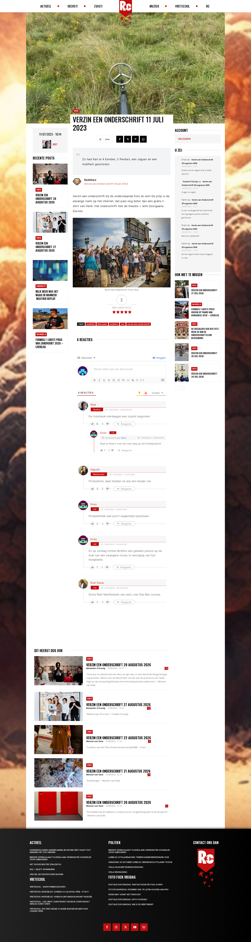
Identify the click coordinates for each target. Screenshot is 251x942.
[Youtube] (134, 927)
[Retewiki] (144, 927)
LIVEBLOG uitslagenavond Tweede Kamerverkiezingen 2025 (138, 857)
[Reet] (48, 144)
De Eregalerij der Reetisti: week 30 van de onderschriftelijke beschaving (205, 333)
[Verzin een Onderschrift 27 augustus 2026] (50, 222)
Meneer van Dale (94, 741)
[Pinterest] (135, 139)
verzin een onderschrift (139, 324)
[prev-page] (177, 388)
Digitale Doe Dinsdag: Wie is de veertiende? (131, 904)
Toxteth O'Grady (190, 181)
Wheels (41, 334)
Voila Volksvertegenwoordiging (125, 867)
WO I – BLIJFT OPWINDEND (42, 869)
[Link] (132, 380)
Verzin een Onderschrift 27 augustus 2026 (46, 247)
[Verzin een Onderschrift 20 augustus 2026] (58, 806)
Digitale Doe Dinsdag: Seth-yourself (127, 899)
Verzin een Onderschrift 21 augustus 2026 (118, 771)
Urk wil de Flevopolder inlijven (46, 874)
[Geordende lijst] (113, 380)
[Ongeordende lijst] (118, 380)
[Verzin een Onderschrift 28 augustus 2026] (50, 174)
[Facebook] (119, 139)
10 (115, 183)
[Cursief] (99, 380)
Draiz (103, 432)
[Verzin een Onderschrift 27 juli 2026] (182, 289)
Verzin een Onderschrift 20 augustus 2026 (118, 802)
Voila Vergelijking (117, 872)
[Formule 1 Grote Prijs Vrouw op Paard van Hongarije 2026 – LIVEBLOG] (182, 310)
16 (166, 668)
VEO (38, 189)
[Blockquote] (123, 380)
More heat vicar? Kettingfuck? (124, 894)
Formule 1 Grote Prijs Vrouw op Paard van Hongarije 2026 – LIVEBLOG (205, 312)
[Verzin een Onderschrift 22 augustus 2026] (58, 739)
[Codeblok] (128, 380)
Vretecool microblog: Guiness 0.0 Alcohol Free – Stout (59, 892)
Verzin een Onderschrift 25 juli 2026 (204, 354)
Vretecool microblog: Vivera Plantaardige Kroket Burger (61, 897)
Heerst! (41, 286)
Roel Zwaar (97, 582)
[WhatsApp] (143, 139)
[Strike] (109, 380)
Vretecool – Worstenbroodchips (48, 887)
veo (122, 324)
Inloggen (160, 357)
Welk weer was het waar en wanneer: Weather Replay (47, 295)
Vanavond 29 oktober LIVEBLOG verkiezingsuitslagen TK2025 (140, 862)
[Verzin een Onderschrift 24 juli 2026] (182, 373)
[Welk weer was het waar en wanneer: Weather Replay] (50, 270)
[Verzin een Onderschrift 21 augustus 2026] (58, 772)
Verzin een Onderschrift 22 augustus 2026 (118, 737)
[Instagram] (116, 927)
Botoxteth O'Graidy (95, 668)
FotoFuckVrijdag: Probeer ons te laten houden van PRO (138, 889)
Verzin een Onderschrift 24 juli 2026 (204, 375)
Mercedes (102, 324)
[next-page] (182, 388)
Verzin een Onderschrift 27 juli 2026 (204, 291)
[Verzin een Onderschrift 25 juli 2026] (182, 352)
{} (137, 380)
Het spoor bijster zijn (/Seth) (45, 864)
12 (149, 708)
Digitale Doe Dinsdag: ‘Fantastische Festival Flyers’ (135, 885)
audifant (91, 324)
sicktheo (114, 324)
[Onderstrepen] (104, 380)
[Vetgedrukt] (94, 380)
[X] (127, 139)
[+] (142, 380)
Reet (55, 144)
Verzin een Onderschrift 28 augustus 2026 (46, 198)
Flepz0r (95, 469)
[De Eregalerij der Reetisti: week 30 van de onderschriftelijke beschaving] (182, 330)
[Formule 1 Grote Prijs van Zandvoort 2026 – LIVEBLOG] (50, 318)
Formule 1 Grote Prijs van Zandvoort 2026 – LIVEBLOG (49, 343)
